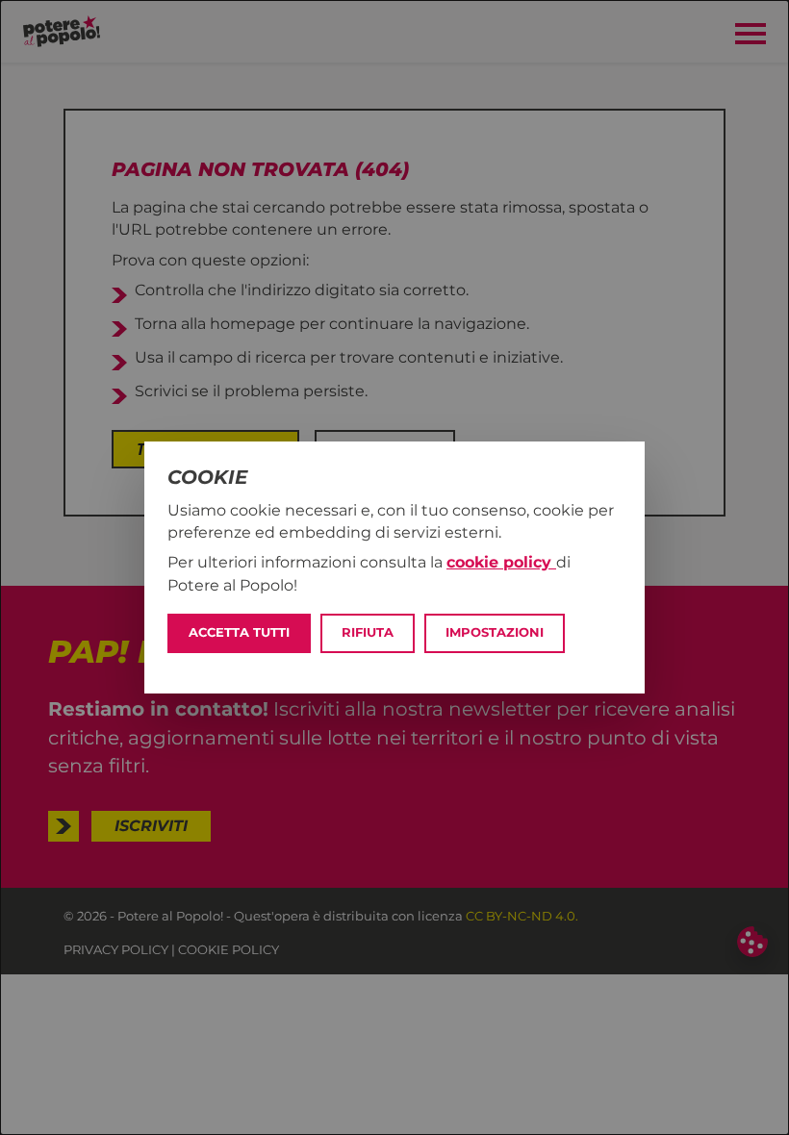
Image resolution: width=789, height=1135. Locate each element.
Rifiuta (368, 632)
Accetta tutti (239, 632)
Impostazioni (494, 632)
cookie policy (501, 562)
